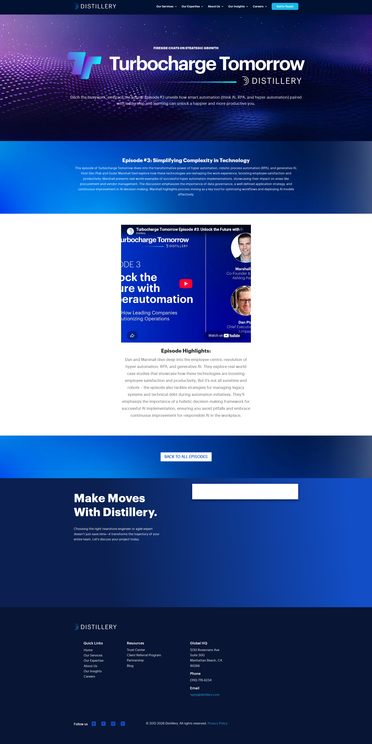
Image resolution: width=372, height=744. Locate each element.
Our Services (93, 655)
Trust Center (136, 650)
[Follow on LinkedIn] (94, 724)
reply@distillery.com (205, 694)
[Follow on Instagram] (113, 724)
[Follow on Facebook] (103, 724)
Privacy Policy (217, 723)
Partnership (135, 660)
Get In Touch (285, 6)
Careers (89, 676)
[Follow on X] (123, 724)
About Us (90, 666)
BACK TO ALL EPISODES (186, 457)
